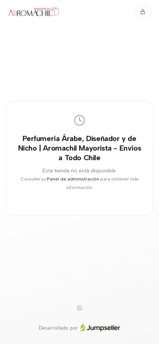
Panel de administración (73, 179)
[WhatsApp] (79, 308)
